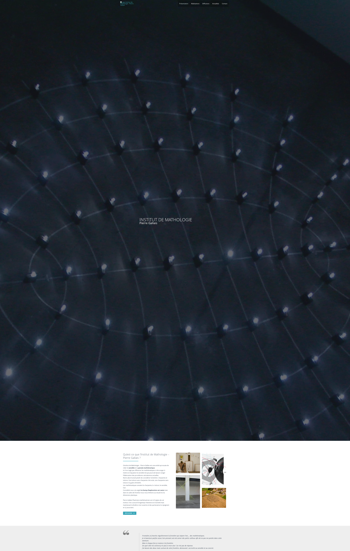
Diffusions (205, 4)
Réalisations (195, 4)
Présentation (183, 4)
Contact (224, 4)
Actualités (215, 4)
